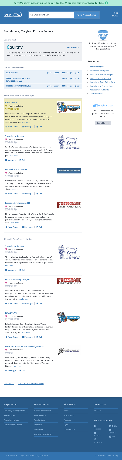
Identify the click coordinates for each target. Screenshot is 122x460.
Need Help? (115, 14)
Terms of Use (100, 455)
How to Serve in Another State (101, 86)
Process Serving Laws (11, 420)
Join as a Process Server (42, 411)
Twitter (114, 426)
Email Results (9, 383)
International (69, 415)
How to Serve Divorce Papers (100, 78)
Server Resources (40, 415)
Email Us (97, 411)
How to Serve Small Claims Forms (102, 82)
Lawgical (23, 455)
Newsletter (38, 425)
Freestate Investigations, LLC (18, 85)
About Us (67, 420)
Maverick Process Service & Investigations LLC (18, 79)
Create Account (69, 429)
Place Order (74, 47)
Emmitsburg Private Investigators (31, 383)
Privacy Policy (113, 455)
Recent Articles (9, 415)
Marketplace (38, 429)
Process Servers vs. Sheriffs (99, 90)
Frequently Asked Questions (14, 411)
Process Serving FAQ (97, 67)
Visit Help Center (96, 94)
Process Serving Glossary (13, 425)
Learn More (102, 123)
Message (68, 73)
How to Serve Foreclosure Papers (101, 74)
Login (66, 425)
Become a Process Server (43, 434)
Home (66, 411)
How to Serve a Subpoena (99, 71)
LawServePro (12, 72)
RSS (113, 436)
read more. (26, 122)
